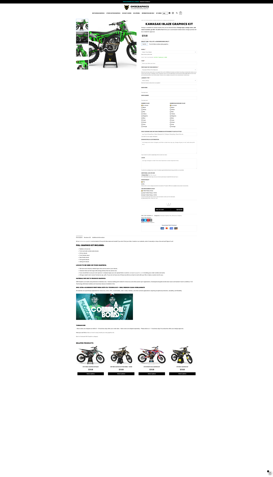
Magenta (145, 116)
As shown (145, 105)
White (144, 109)
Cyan (144, 120)
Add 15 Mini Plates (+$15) (150, 195)
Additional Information (98, 237)
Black (144, 107)
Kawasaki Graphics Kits (157, 20)
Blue (144, 118)
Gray (144, 124)
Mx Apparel (136, 13)
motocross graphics (85, 241)
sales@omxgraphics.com (136, 272)
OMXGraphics (140, 6)
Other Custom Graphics (113, 13)
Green (144, 122)
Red (144, 111)
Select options (91, 373)
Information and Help (148, 13)
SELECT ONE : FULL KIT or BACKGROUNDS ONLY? (155, 41)
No (143, 184)
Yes (144, 182)
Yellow (144, 114)
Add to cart (169, 210)
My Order (159, 13)
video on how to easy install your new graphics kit (100, 332)
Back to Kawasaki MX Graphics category (87, 336)
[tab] (79, 237)
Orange (145, 126)
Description (79, 237)
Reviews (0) (87, 237)
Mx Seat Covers (126, 13)
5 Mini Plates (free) (148, 190)
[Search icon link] (177, 13)
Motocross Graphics (98, 13)
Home (142, 20)
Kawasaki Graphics (149, 222)
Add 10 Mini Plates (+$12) (150, 193)
